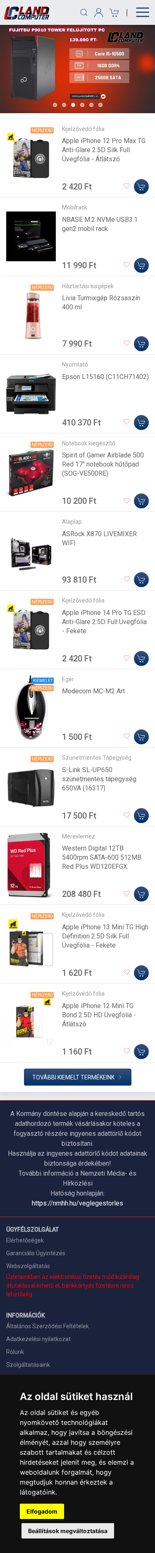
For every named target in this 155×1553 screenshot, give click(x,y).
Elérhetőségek (25, 1240)
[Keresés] (84, 12)
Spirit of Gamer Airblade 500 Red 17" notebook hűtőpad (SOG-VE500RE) (103, 464)
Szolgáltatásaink (28, 1364)
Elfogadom (41, 1511)
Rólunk (15, 1352)
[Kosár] (113, 12)
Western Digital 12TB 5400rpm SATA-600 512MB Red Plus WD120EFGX (101, 857)
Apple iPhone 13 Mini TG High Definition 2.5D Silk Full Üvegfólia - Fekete (105, 936)
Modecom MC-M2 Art (93, 691)
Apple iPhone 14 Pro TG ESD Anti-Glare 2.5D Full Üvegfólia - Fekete (104, 622)
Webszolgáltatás (28, 1266)
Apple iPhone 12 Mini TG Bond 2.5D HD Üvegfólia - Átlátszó (99, 1015)
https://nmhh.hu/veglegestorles (77, 1203)
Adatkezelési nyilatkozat (38, 1339)
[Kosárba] (141, 186)
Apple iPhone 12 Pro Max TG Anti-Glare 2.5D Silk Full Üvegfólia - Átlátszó (103, 150)
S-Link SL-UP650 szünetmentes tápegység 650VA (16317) (99, 779)
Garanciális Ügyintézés (35, 1253)
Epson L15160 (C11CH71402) (105, 377)
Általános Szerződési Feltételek (47, 1326)
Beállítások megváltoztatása (67, 1530)
